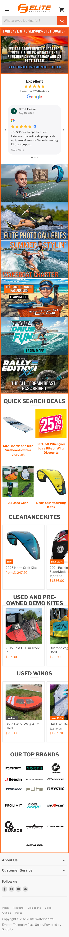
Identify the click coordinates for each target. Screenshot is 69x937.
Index (5, 907)
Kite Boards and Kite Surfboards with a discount (18, 450)
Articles (6, 912)
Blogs (48, 907)
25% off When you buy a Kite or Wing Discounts (51, 448)
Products (18, 907)
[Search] (62, 20)
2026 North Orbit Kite (21, 568)
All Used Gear (18, 503)
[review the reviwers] (13, 121)
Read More (17, 149)
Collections (34, 907)
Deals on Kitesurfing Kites (51, 505)
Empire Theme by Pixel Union (22, 925)
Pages (18, 912)
